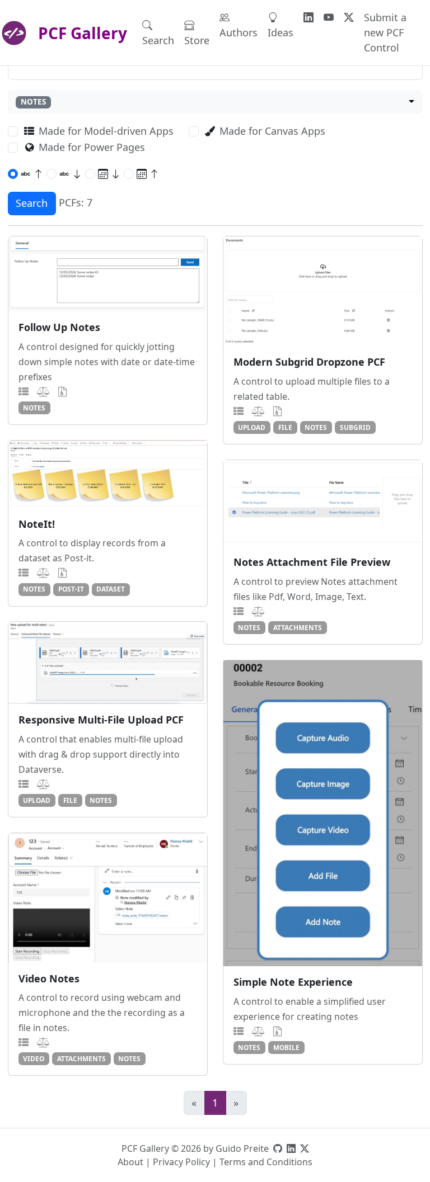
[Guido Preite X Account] (304, 1148)
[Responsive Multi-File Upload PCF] (107, 663)
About (130, 1162)
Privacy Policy (181, 1162)
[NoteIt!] (107, 474)
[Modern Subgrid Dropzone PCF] (322, 291)
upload (251, 427)
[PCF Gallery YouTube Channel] (329, 17)
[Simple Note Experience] (322, 813)
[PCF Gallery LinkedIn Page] (308, 17)
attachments (297, 627)
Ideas (280, 32)
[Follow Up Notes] (107, 274)
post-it (71, 588)
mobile (286, 1047)
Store (196, 40)
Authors (238, 32)
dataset (110, 588)
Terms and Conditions (265, 1162)
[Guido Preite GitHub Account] (277, 1148)
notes (34, 407)
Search (158, 40)
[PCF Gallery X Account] (349, 17)
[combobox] (215, 102)
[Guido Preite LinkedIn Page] (291, 1148)
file (285, 427)
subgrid (355, 427)
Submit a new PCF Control (385, 32)
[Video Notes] (107, 897)
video (33, 1058)
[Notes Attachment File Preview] (322, 503)
